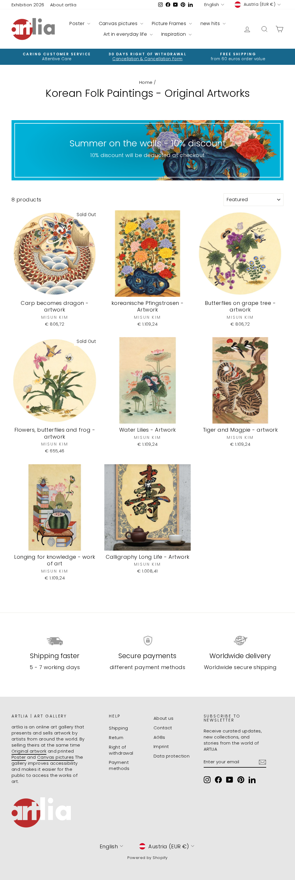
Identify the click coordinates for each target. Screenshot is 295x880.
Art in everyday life (125, 34)
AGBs (159, 737)
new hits (211, 23)
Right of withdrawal (121, 750)
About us (164, 718)
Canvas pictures (119, 23)
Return (116, 737)
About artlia (63, 5)
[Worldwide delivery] (240, 640)
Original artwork (29, 751)
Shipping (118, 728)
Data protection (172, 756)
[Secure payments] (147, 640)
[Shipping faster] (55, 640)
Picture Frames (170, 23)
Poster (77, 23)
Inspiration (174, 34)
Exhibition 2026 (28, 5)
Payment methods (119, 765)
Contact (163, 728)
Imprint (161, 746)
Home (146, 82)
